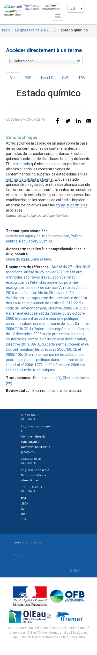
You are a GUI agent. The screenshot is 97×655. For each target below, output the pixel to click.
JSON (24, 503)
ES (73, 8)
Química (45, 241)
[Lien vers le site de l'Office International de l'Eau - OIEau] (28, 616)
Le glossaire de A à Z (32, 30)
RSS (76, 570)
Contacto (20, 555)
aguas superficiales (71, 205)
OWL (66, 78)
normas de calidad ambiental (29, 179)
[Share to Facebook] (58, 121)
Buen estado (41, 259)
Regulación (28, 241)
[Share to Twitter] (68, 121)
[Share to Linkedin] (78, 121)
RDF (28, 78)
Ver (15, 79)
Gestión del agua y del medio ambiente (37, 236)
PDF (23, 498)
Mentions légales (27, 542)
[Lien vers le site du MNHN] (49, 616)
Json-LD (46, 78)
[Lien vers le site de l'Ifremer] (69, 616)
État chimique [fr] (47, 378)
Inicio (6, 30)
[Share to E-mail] (89, 121)
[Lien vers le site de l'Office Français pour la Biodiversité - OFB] (67, 596)
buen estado (20, 164)
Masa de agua (17, 259)
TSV (81, 78)
